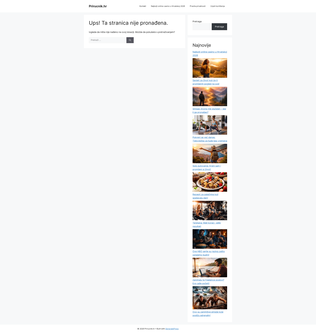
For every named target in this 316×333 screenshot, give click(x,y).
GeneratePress (172, 329)
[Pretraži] (130, 40)
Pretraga (197, 21)
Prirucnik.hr (98, 6)
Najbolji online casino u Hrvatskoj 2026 (168, 6)
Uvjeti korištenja (217, 6)
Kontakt (142, 6)
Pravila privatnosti (198, 6)
